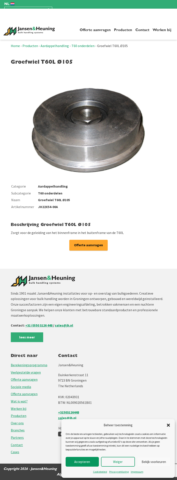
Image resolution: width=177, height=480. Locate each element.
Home (15, 46)
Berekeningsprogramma (29, 365)
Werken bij (162, 30)
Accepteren (82, 462)
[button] (168, 425)
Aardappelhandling (55, 46)
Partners (17, 437)
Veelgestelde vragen (26, 372)
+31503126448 (68, 412)
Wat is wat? (19, 401)
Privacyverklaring (119, 471)
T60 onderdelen (83, 46)
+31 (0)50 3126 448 (39, 325)
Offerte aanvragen (95, 30)
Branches (18, 430)
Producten (123, 30)
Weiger (118, 462)
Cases (15, 452)
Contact (142, 30)
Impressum (137, 471)
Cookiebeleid (100, 471)
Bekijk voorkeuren (154, 462)
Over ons (17, 423)
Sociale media (21, 387)
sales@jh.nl (64, 325)
